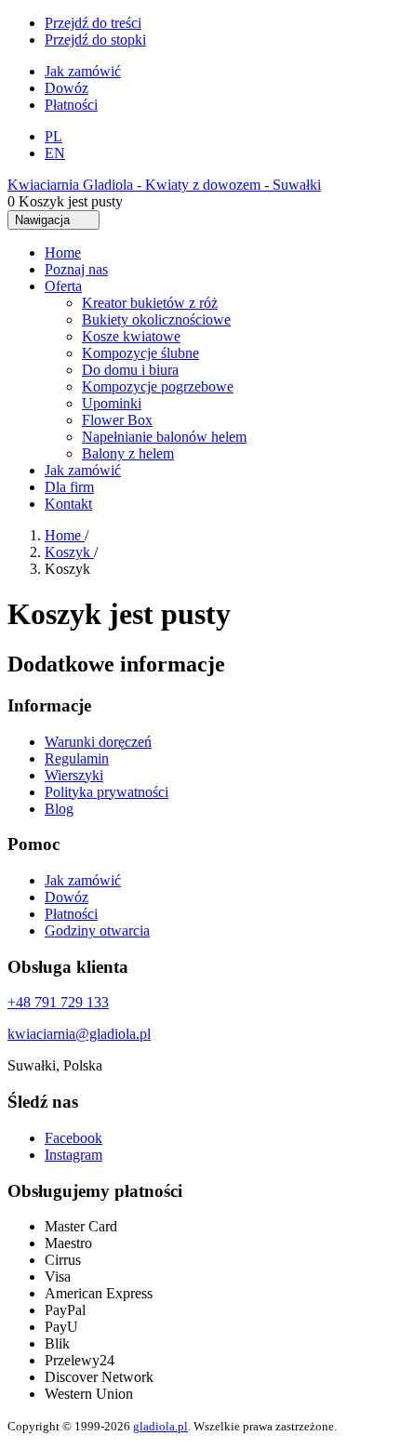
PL (53, 136)
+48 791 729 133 (58, 1002)
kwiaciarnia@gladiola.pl (79, 1034)
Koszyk (69, 552)
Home (65, 535)
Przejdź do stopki (95, 39)
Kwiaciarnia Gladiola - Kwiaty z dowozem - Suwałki (164, 185)
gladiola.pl (160, 1426)
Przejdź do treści (93, 23)
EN (55, 153)
